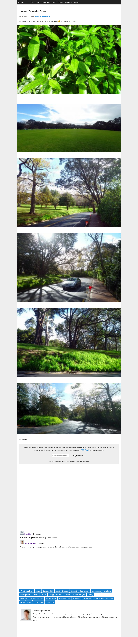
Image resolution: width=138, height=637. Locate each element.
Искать (76, 2)
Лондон (35, 594)
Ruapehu (65, 591)
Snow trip (74, 591)
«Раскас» (67, 594)
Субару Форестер (55, 594)
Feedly (60, 2)
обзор (22, 602)
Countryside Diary (26, 591)
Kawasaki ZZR (48, 591)
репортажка (96, 591)
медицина (76, 598)
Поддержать (35, 2)
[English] (27, 2)
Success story (84, 591)
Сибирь (43, 594)
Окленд (47, 16)
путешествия (38, 602)
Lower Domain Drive (32, 11)
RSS (54, 2)
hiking (38, 591)
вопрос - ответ (51, 598)
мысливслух (87, 598)
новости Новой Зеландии (103, 598)
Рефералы (46, 2)
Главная (21, 2)
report (58, 591)
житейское (107, 591)
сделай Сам (50, 602)
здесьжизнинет (64, 598)
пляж (29, 602)
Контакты (68, 2)
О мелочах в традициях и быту (31, 598)
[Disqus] (69, 496)
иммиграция (25, 594)
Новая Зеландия (39, 16)
